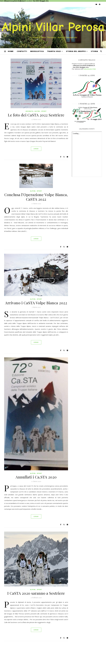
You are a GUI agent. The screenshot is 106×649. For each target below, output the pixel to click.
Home (11, 51)
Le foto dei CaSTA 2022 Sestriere (36, 114)
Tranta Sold (54, 51)
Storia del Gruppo (76, 51)
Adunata (29, 111)
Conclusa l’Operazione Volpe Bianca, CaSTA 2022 (36, 197)
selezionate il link (90, 69)
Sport (44, 111)
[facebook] (99, 4)
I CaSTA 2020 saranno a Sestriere (36, 593)
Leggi (36, 149)
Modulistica (37, 51)
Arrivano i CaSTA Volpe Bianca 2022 (36, 302)
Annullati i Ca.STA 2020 (36, 476)
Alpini (37, 111)
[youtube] (96, 4)
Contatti (22, 51)
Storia (94, 51)
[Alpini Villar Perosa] (53, 27)
